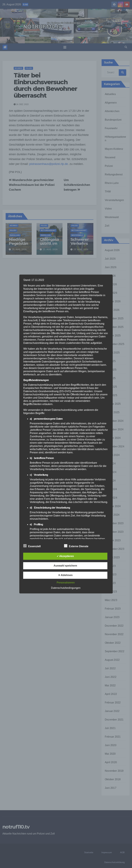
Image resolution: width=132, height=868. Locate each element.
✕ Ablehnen (65, 575)
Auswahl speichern (65, 565)
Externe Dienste (78, 546)
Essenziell (34, 546)
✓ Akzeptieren (65, 556)
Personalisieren (66, 582)
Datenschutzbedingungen (65, 588)
